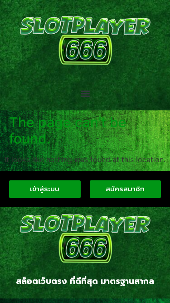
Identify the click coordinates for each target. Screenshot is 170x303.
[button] (85, 93)
